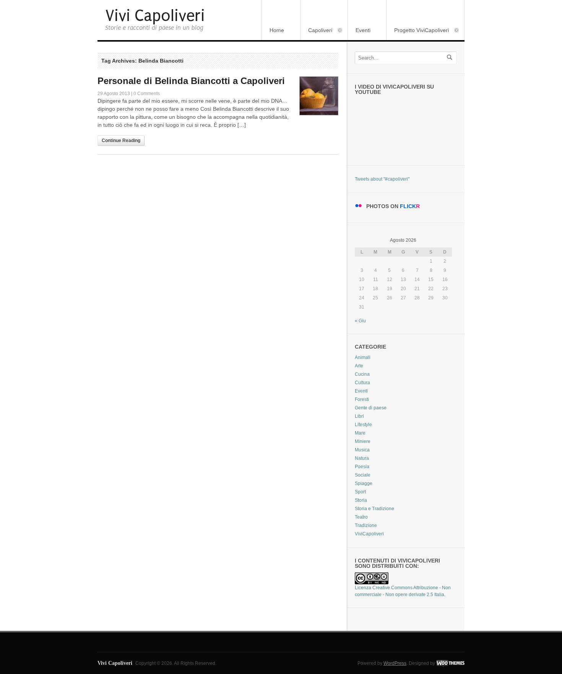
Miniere (362, 441)
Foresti (362, 399)
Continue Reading (121, 140)
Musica (362, 450)
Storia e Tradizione (374, 508)
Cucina (362, 374)
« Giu (360, 320)
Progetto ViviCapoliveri (418, 30)
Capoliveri (316, 30)
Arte (359, 366)
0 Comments (146, 93)
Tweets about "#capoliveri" (382, 179)
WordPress (394, 663)
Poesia (362, 466)
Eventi (363, 30)
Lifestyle (363, 424)
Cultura (362, 382)
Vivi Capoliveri (155, 15)
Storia (361, 500)
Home (277, 30)
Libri (359, 416)
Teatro (361, 517)
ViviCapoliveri (369, 534)
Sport (360, 492)
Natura (362, 458)
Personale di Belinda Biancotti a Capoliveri (191, 81)
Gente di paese (371, 408)
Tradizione (366, 525)
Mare (360, 433)
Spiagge (363, 483)
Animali (362, 357)
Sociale (362, 475)
